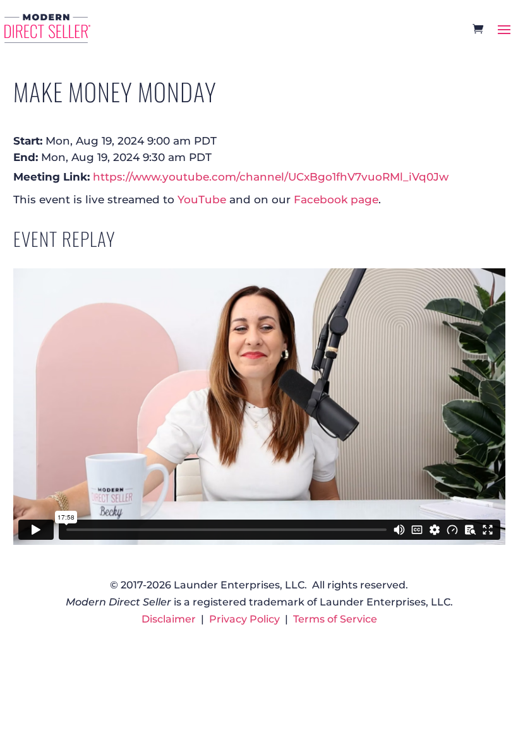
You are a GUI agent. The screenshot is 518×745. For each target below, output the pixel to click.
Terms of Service (335, 619)
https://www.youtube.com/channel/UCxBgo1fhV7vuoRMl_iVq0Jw (271, 176)
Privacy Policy (244, 619)
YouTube (202, 199)
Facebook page (336, 199)
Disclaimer (169, 619)
